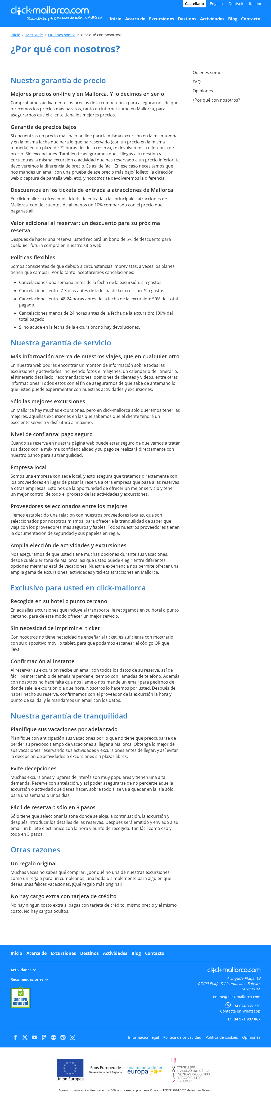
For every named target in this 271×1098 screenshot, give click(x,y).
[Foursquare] (44, 1037)
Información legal (143, 1037)
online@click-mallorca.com (236, 996)
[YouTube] (34, 1037)
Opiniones (251, 1037)
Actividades (115, 953)
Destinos (89, 953)
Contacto (154, 953)
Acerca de (34, 34)
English (216, 3)
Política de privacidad (182, 1037)
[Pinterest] (63, 1037)
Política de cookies (222, 1037)
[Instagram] (72, 1037)
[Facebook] (15, 1037)
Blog (136, 953)
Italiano (255, 3)
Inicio (15, 34)
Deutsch (236, 3)
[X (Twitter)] (25, 1037)
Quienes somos (61, 34)
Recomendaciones (27, 979)
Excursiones (63, 953)
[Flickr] (53, 1037)
